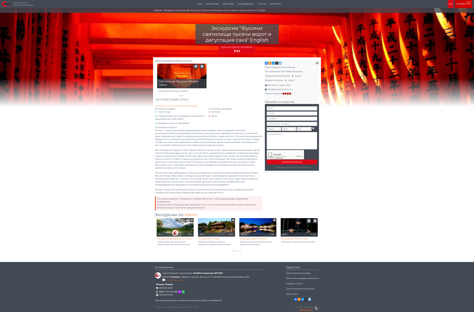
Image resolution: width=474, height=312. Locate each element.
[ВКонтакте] (266, 63)
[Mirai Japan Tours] (6, 4)
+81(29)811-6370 (463, 3)
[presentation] (313, 128)
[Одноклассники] (269, 63)
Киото (191, 214)
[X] (276, 63)
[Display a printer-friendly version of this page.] (317, 63)
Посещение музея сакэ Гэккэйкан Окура (176, 106)
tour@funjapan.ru (174, 280)
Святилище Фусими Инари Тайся (178, 83)
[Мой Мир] (273, 63)
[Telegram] (280, 63)
